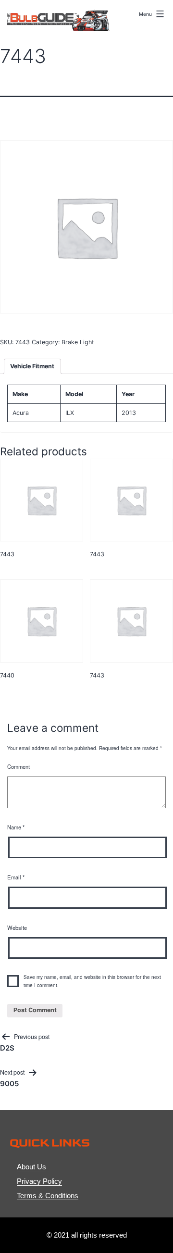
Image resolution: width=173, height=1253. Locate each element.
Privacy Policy (39, 1181)
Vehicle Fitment (32, 366)
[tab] (32, 366)
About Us (31, 1167)
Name (16, 827)
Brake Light (78, 342)
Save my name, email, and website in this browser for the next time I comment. (92, 981)
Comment (18, 766)
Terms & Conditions (47, 1195)
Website (17, 927)
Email (16, 877)
